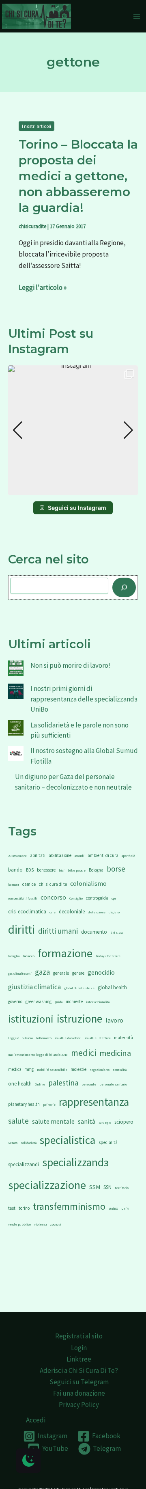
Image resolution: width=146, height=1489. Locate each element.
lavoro (114, 1020)
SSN (107, 1187)
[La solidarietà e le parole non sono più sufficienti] (16, 728)
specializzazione (47, 1185)
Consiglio (76, 898)
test (11, 1208)
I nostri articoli (36, 126)
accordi (79, 856)
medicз (14, 1069)
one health (20, 1083)
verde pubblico (19, 1224)
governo (15, 1001)
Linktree (79, 1359)
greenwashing (39, 1001)
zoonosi (55, 1224)
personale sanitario (113, 1084)
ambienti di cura (103, 855)
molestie (78, 1069)
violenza (40, 1224)
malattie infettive (98, 1038)
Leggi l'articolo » (43, 287)
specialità (108, 1142)
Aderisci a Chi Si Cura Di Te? (79, 1370)
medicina (115, 1053)
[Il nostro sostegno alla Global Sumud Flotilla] (16, 753)
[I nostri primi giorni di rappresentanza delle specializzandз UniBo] (16, 691)
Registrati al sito (79, 1335)
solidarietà (28, 1143)
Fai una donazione (79, 1393)
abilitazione (60, 855)
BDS (30, 870)
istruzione (79, 1018)
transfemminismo (69, 1206)
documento (94, 931)
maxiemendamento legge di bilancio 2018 (38, 1055)
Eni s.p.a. (116, 932)
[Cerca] (124, 587)
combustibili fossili (22, 898)
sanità (86, 1121)
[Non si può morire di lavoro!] (16, 668)
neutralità (120, 1070)
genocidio (101, 972)
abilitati (37, 855)
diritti (21, 929)
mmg (29, 1069)
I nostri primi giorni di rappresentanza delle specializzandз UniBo (83, 699)
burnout (13, 885)
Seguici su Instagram (77, 507)
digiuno (114, 912)
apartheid (128, 856)
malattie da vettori (68, 1038)
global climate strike (79, 988)
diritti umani (58, 931)
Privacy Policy (79, 1404)
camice (29, 884)
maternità (123, 1037)
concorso (53, 897)
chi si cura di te (53, 884)
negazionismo (100, 1070)
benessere (46, 870)
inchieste (74, 1001)
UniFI (125, 1208)
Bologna (96, 870)
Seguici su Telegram (79, 1381)
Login (79, 1347)
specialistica (67, 1140)
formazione (65, 953)
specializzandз (75, 1162)
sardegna (105, 1122)
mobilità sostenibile (52, 1070)
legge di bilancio (20, 1038)
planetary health (24, 1104)
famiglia (13, 956)
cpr (114, 898)
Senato (12, 1143)
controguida (97, 898)
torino (24, 1208)
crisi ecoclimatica (27, 911)
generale (61, 973)
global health (112, 987)
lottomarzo (44, 1038)
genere (78, 973)
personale (89, 1084)
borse (116, 869)
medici (83, 1052)
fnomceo (28, 956)
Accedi (35, 1420)
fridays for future (108, 956)
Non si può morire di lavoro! (70, 665)
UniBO (113, 1208)
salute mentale (53, 1121)
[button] (73, 489)
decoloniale (72, 911)
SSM (94, 1187)
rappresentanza (94, 1102)
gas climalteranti (20, 973)
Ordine (40, 1084)
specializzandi (23, 1164)
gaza (42, 972)
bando (15, 869)
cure (52, 912)
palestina (63, 1083)
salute (18, 1121)
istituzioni (31, 1018)
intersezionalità (98, 1002)
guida (58, 1002)
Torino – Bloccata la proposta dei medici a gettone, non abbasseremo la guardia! (78, 176)
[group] (73, 430)
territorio (122, 1188)
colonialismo (88, 883)
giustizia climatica (34, 986)
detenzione (96, 912)
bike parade (77, 870)
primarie (49, 1105)
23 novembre (17, 856)
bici (61, 870)
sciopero (123, 1121)
